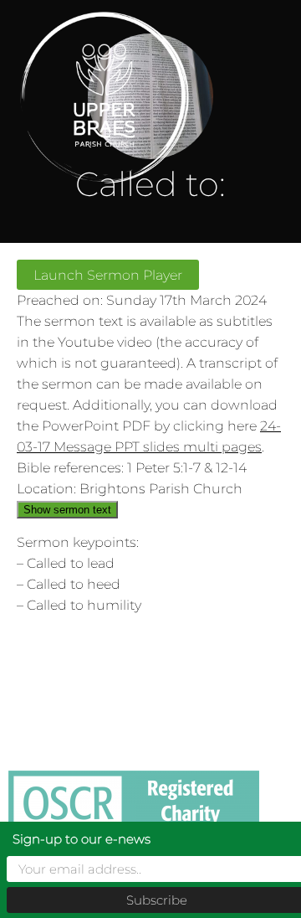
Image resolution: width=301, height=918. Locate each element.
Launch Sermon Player (107, 274)
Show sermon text (67, 509)
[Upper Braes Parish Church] (124, 97)
